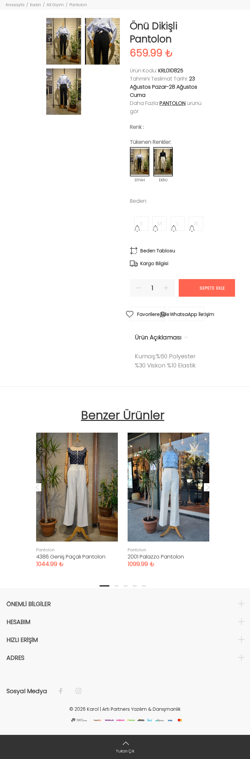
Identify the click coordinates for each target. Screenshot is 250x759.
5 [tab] (144, 586)
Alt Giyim (55, 4)
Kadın (35, 4)
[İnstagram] (75, 691)
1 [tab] (104, 586)
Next (207, 487)
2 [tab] (116, 586)
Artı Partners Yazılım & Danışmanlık (141, 709)
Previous (37, 487)
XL (196, 223)
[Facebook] (64, 691)
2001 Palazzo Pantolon (156, 556)
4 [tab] (135, 586)
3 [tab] (126, 586)
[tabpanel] (77, 493)
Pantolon (78, 4)
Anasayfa (15, 4)
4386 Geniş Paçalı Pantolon (70, 556)
